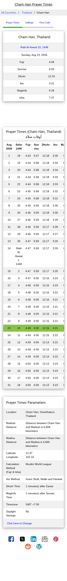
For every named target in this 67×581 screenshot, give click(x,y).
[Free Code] (58, 21)
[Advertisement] (33, 113)
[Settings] (56, 21)
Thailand (27, 12)
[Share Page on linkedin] (34, 538)
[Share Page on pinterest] (55, 538)
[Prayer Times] (54, 21)
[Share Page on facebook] (12, 538)
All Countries (8, 12)
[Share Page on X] (23, 538)
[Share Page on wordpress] (39, 546)
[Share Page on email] (45, 538)
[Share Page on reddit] (28, 546)
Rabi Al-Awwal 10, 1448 (34, 47)
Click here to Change (19, 523)
